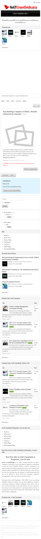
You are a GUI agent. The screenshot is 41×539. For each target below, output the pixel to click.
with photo (7, 202)
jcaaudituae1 (7, 181)
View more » (5, 47)
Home (2, 101)
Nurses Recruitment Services (11, 282)
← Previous (5, 175)
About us (6, 235)
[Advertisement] (20, 72)
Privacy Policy (8, 240)
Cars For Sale (18, 20)
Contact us (7, 244)
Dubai (12, 101)
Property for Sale (28, 20)
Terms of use (7, 237)
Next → (13, 175)
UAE (7, 101)
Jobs (5, 20)
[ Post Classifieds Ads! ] (20, 13)
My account (37, 2)
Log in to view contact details (12, 190)
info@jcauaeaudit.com (9, 157)
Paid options (7, 242)
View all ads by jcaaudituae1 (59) (12, 186)
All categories (7, 212)
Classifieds (11, 20)
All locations (7, 222)
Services (23, 22)
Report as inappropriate (30, 169)
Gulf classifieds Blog (9, 249)
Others (24, 101)
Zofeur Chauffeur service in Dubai (20, 389)
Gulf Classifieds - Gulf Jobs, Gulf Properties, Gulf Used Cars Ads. (19, 533)
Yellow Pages (7, 246)
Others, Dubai (6, 319)
